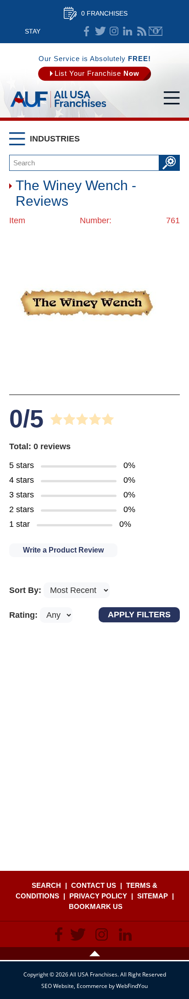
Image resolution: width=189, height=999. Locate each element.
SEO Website (57, 986)
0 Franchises (104, 13)
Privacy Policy (98, 896)
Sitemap (152, 896)
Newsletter (155, 31)
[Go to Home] (58, 108)
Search (46, 885)
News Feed (142, 31)
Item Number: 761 (94, 220)
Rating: (24, 615)
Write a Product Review (63, 550)
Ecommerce (92, 986)
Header (94, 953)
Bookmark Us (95, 906)
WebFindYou (132, 986)
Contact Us (93, 885)
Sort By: (26, 590)
